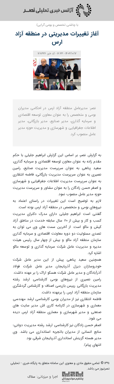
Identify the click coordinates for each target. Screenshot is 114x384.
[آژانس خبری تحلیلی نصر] (57, 10)
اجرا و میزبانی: (43, 376)
